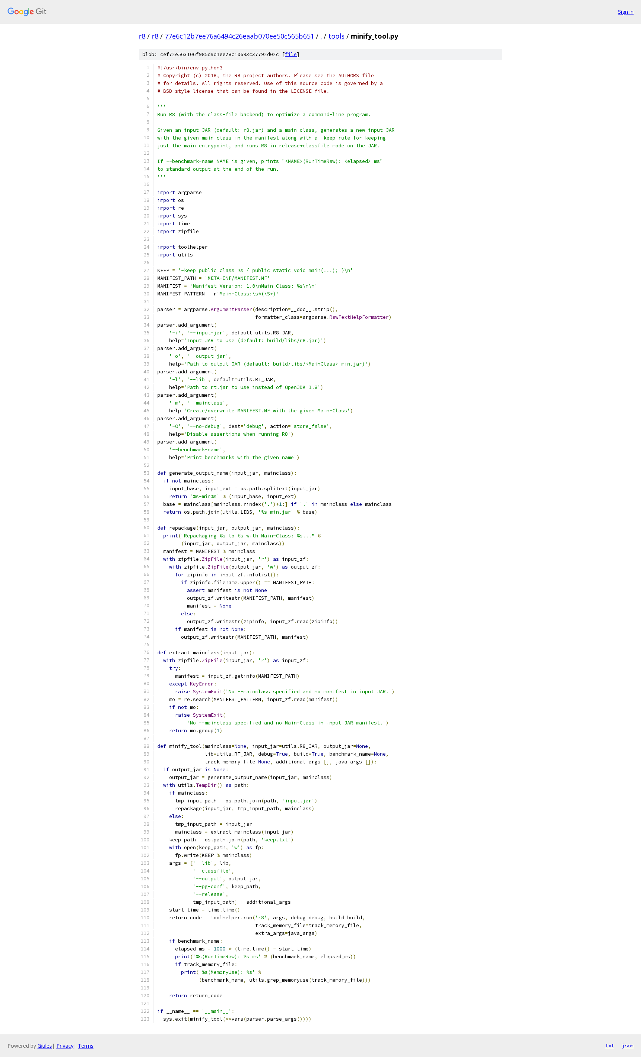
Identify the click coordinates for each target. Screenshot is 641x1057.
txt (609, 1045)
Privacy (64, 1045)
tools (336, 36)
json (628, 1045)
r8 (142, 36)
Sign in (626, 11)
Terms (85, 1045)
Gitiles (44, 1045)
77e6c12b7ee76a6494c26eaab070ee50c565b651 (239, 36)
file (291, 54)
